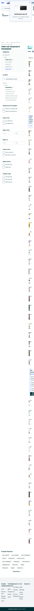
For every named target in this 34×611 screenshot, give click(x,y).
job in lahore (5, 555)
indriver (13, 568)
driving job (16, 561)
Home (2, 42)
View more (8, 69)
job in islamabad (25, 555)
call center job (25, 561)
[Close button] (30, 3)
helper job (20, 568)
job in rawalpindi (6, 561)
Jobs (7, 42)
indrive (4, 558)
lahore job (15, 564)
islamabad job (6, 564)
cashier (22, 564)
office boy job (20, 558)
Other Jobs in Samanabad (6, 44)
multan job (5, 568)
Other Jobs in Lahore (15, 42)
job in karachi (15, 555)
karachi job (11, 558)
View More (16, 571)
